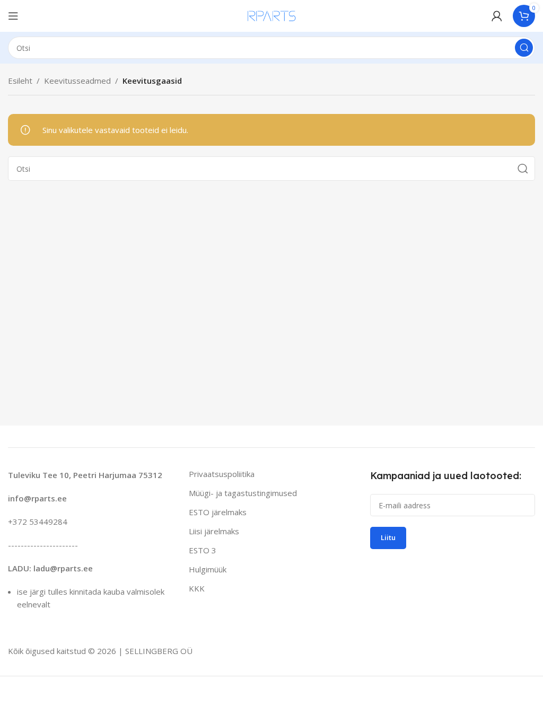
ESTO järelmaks (218, 512)
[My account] (496, 16)
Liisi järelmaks (214, 531)
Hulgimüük (207, 569)
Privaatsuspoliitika (222, 474)
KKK (197, 588)
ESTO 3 (202, 550)
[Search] (524, 48)
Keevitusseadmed (77, 80)
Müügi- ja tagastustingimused (243, 493)
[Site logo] (272, 15)
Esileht (20, 80)
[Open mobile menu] (13, 16)
